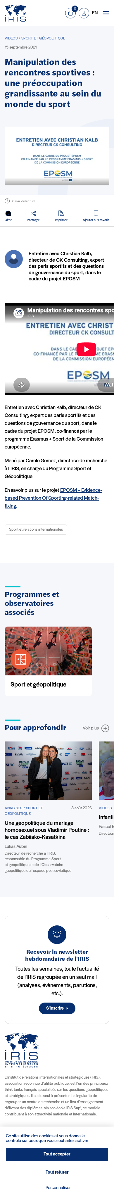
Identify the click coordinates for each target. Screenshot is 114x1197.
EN (95, 13)
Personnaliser (58, 1188)
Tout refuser (57, 1172)
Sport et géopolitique (38, 685)
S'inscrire (55, 1008)
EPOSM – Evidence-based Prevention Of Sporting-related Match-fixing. (53, 498)
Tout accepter (57, 1154)
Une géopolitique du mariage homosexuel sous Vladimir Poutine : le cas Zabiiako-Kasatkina (47, 830)
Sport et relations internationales (36, 529)
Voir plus (91, 728)
